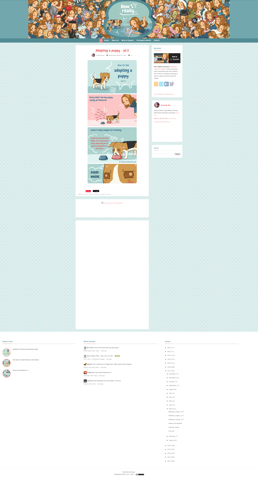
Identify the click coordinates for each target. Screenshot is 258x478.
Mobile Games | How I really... (92, 351)
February (172, 436)
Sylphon (90, 364)
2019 (169, 363)
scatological (96, 194)
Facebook (173, 118)
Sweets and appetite (175, 423)
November (172, 378)
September (173, 385)
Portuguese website (144, 40)
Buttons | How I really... (90, 384)
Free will (171, 431)
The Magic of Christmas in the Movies (26, 360)
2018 (169, 367)
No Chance (90, 347)
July (170, 393)
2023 (169, 347)
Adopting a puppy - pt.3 (176, 412)
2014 (169, 453)
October (172, 382)
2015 (169, 449)
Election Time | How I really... (91, 367)
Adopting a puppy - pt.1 (176, 419)
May (170, 401)
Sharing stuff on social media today (25, 349)
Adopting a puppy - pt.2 (176, 415)
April (171, 405)
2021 (169, 355)
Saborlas (90, 381)
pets (87, 194)
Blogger (132, 472)
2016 (169, 445)
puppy (91, 194)
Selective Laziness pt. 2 (21, 370)
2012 (169, 461)
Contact (157, 40)
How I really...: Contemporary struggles (94, 359)
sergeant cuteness (106, 194)
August (171, 389)
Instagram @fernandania (162, 122)
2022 (169, 351)
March (171, 409)
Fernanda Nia (100, 55)
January (171, 440)
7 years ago (104, 351)
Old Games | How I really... (91, 375)
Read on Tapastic (128, 40)
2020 (169, 359)
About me (115, 40)
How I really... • (131, 474)
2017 (169, 371)
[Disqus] (112, 248)
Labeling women (174, 427)
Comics (106, 40)
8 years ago (102, 375)
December (172, 374)
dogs (83, 194)
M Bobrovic (91, 372)
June (170, 397)
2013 (169, 457)
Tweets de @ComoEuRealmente (164, 94)
